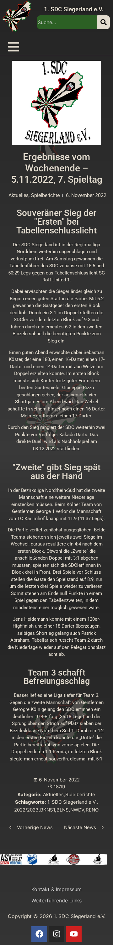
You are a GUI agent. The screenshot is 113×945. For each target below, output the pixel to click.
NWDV (77, 810)
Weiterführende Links (56, 900)
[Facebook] (39, 934)
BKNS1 (48, 810)
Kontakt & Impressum (56, 889)
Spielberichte (80, 794)
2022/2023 (27, 810)
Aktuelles (54, 794)
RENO (92, 810)
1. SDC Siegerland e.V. (73, 9)
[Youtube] (74, 934)
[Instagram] (56, 934)
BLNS (63, 810)
